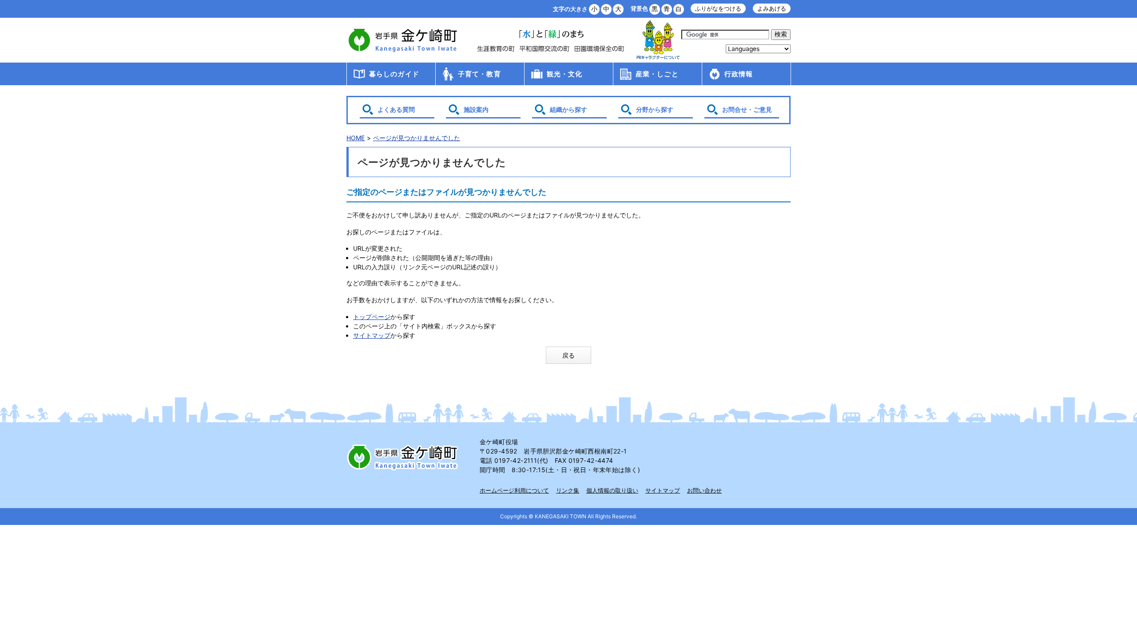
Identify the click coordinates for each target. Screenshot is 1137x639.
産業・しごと (657, 74)
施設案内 (476, 109)
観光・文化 (565, 74)
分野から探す (654, 109)
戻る (568, 355)
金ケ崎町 (404, 39)
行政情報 (738, 74)
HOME (355, 138)
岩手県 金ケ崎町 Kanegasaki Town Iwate (404, 457)
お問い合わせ (704, 490)
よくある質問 (396, 109)
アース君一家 (658, 40)
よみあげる (771, 8)
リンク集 (567, 490)
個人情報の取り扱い (612, 490)
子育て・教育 (479, 74)
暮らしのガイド (394, 74)
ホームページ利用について (514, 490)
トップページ (371, 316)
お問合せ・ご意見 (747, 109)
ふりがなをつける (718, 8)
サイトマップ (371, 335)
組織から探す (568, 109)
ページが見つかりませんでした (416, 138)
